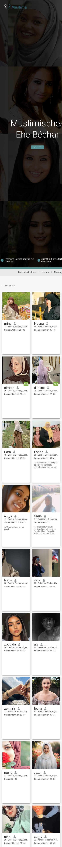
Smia (38, 516)
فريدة (8, 516)
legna (38, 708)
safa (37, 580)
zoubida (10, 644)
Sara (7, 452)
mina (7, 324)
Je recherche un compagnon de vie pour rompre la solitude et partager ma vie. (46, 465)
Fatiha (38, 452)
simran (9, 388)
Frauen (45, 272)
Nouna (39, 324)
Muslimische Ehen (27, 272)
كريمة (38, 837)
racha (8, 773)
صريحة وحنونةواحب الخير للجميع (14, 528)
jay (36, 644)
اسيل (37, 773)
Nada (8, 580)
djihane (39, 388)
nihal (7, 837)
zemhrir (9, 708)
